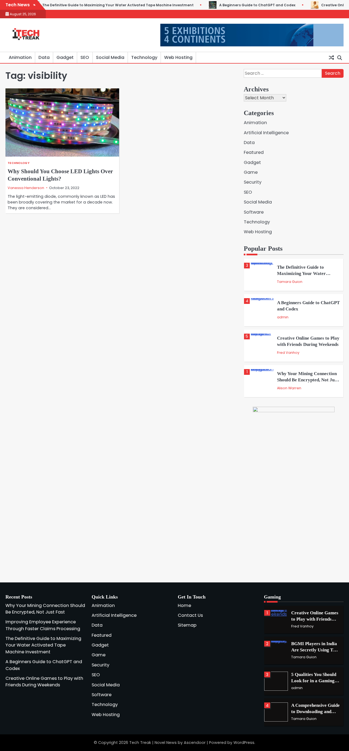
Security (252, 182)
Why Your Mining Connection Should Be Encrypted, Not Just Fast (307, 379)
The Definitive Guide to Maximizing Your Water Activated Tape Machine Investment (100, 5)
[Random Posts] (331, 57)
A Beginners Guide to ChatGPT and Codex (239, 5)
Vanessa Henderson (26, 187)
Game (251, 172)
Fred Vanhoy (288, 352)
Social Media (110, 57)
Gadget (65, 57)
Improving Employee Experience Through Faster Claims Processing (42, 625)
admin (282, 317)
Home (184, 605)
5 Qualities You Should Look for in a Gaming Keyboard (313, 680)
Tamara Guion (289, 281)
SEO (84, 57)
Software (254, 212)
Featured (254, 152)
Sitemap (187, 625)
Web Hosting (178, 57)
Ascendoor (195, 742)
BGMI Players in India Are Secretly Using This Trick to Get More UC (315, 650)
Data (44, 57)
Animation (20, 57)
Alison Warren (289, 388)
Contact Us (190, 615)
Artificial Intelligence (266, 133)
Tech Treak (140, 742)
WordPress (243, 742)
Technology (144, 57)
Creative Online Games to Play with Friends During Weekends (44, 681)
